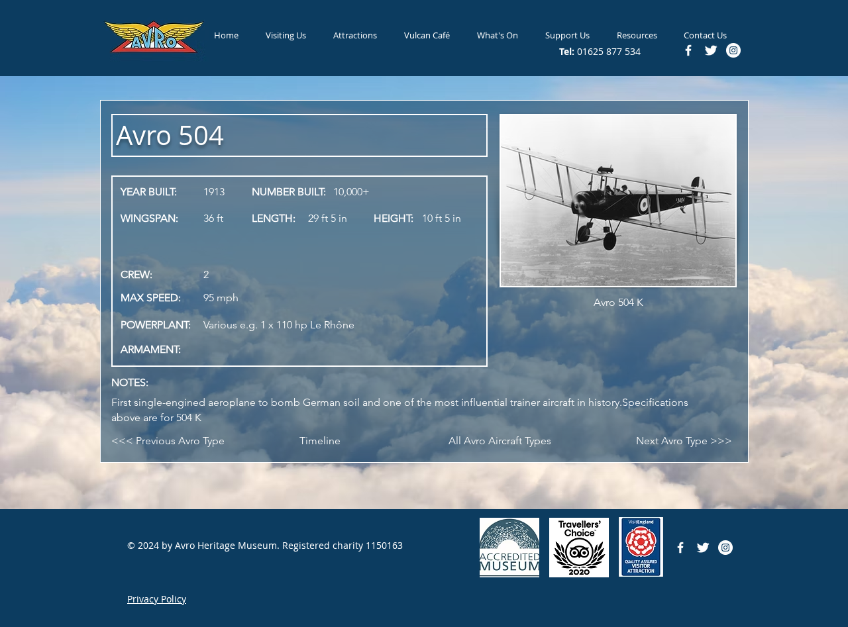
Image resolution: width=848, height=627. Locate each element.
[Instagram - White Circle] (725, 547)
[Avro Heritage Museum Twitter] (703, 547)
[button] (285, 35)
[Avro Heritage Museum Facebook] (680, 547)
